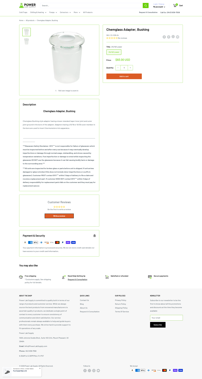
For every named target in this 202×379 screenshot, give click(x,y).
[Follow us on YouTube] (98, 370)
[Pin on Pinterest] (168, 37)
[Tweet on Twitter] (173, 37)
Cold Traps (23, 12)
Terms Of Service (122, 311)
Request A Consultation (77, 279)
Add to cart (124, 76)
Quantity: (110, 68)
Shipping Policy (121, 308)
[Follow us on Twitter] (89, 371)
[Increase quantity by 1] (130, 67)
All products (30, 20)
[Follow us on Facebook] (85, 370)
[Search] (146, 5)
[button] (112, 38)
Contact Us (84, 300)
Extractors (64, 12)
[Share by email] (177, 37)
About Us (83, 308)
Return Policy (120, 304)
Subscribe (158, 325)
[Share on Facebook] (164, 37)
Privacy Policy (120, 300)
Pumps (51, 12)
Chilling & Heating (37, 12)
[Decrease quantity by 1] (117, 67)
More (76, 12)
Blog (82, 304)
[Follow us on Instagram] (94, 370)
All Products (87, 12)
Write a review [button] (59, 216)
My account (158, 6)
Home (21, 20)
